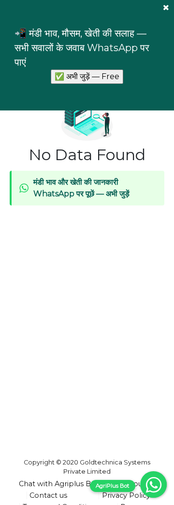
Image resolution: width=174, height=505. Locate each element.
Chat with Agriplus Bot (59, 483)
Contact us (48, 495)
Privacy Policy (126, 495)
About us (139, 483)
